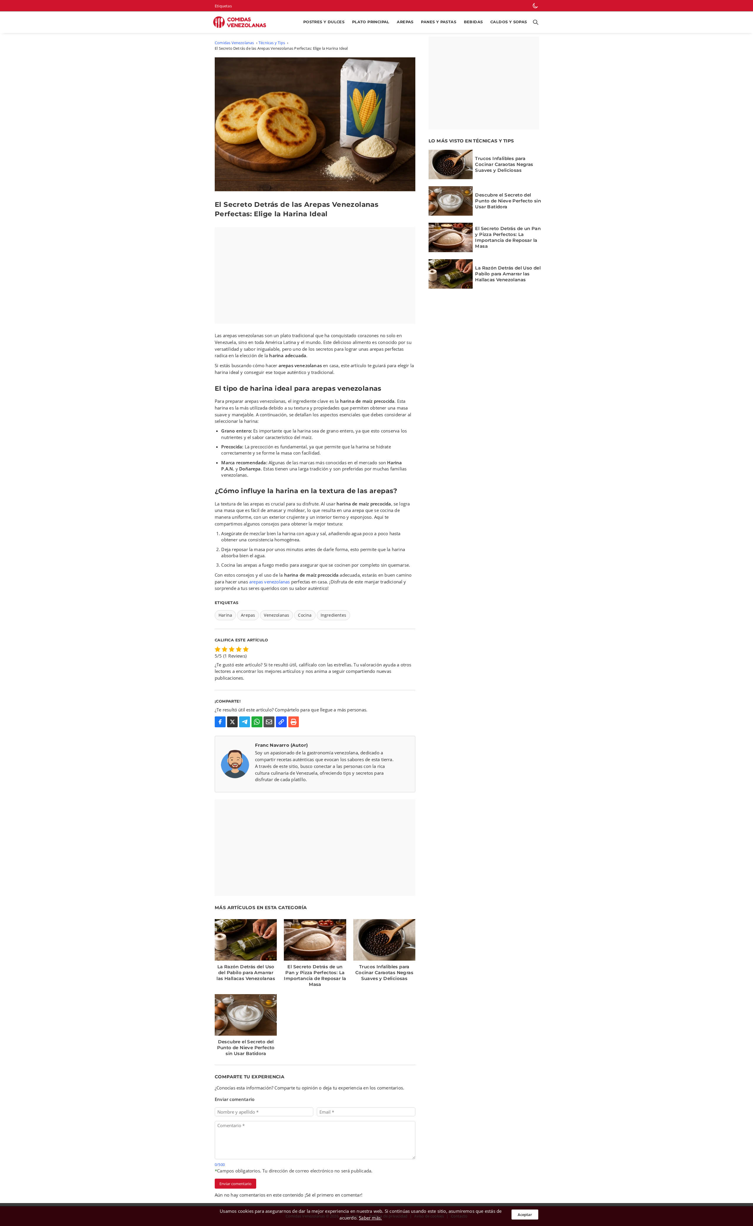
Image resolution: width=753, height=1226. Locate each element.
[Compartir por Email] (269, 721)
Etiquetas (223, 6)
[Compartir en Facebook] (220, 721)
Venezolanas (276, 615)
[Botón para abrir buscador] (534, 22)
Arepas (405, 22)
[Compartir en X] (232, 721)
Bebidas (473, 22)
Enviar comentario (235, 1183)
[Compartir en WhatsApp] (256, 721)
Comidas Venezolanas (234, 42)
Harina (225, 615)
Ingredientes (333, 615)
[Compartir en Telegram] (244, 721)
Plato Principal (370, 22)
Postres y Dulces (323, 22)
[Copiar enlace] (281, 721)
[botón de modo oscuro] (535, 6)
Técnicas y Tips (272, 42)
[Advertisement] (315, 275)
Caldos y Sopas (508, 22)
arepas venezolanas (269, 582)
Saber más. (370, 1218)
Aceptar (525, 1214)
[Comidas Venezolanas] (242, 22)
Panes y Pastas (438, 22)
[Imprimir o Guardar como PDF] (293, 721)
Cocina (304, 615)
